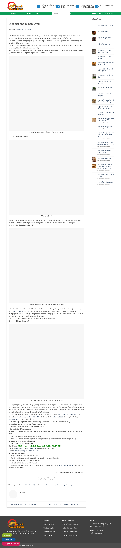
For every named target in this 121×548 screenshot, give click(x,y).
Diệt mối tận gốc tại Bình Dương (105, 175)
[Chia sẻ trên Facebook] (39, 478)
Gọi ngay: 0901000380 (11, 543)
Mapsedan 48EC (14, 419)
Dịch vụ (29, 13)
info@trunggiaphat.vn (97, 533)
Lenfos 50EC (58, 417)
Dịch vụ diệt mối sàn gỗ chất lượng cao (105, 70)
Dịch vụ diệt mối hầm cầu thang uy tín (105, 63)
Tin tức (37, 13)
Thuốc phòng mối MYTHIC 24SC (28, 417)
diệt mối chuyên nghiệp (65, 465)
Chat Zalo (7, 535)
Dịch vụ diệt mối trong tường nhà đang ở (104, 51)
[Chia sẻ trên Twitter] (43, 478)
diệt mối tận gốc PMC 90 (21, 311)
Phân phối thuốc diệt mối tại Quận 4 (105, 113)
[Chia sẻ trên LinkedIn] (53, 478)
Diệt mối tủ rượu (102, 31)
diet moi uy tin (70, 485)
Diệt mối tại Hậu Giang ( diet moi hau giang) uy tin (105, 143)
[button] (16, 13)
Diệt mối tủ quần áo (103, 44)
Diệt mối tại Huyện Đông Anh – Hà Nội (105, 119)
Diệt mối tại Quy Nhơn (104, 127)
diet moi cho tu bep (51, 485)
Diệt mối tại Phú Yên (104, 158)
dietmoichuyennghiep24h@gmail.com (26, 451)
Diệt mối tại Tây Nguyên (105, 182)
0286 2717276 (31, 448)
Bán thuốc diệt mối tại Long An (104, 94)
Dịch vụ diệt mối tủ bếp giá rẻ (105, 76)
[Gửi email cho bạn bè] (46, 478)
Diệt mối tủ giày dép (104, 38)
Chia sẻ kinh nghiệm (15, 21)
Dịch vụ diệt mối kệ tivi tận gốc (104, 57)
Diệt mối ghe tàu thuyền (105, 25)
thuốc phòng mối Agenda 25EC (68, 414)
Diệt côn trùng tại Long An (104, 88)
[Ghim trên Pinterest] (49, 478)
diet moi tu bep (61, 485)
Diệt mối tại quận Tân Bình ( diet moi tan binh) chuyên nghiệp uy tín (105, 166)
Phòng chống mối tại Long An (104, 82)
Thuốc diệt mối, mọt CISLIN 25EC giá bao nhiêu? (65, 504)
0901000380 (20, 448)
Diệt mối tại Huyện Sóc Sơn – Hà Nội (105, 151)
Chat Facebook (9, 539)
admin (29, 29)
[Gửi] (68, 13)
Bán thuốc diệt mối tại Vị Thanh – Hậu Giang (105, 101)
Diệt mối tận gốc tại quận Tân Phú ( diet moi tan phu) (105, 134)
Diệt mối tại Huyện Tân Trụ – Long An (23, 504)
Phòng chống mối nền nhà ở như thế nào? (104, 107)
